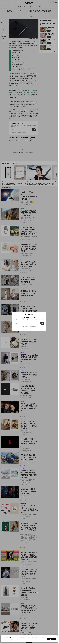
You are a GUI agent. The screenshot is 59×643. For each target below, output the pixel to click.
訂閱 (42, 323)
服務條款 (31, 326)
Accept (51, 639)
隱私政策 (34, 326)
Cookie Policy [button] (37, 638)
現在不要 (29, 328)
